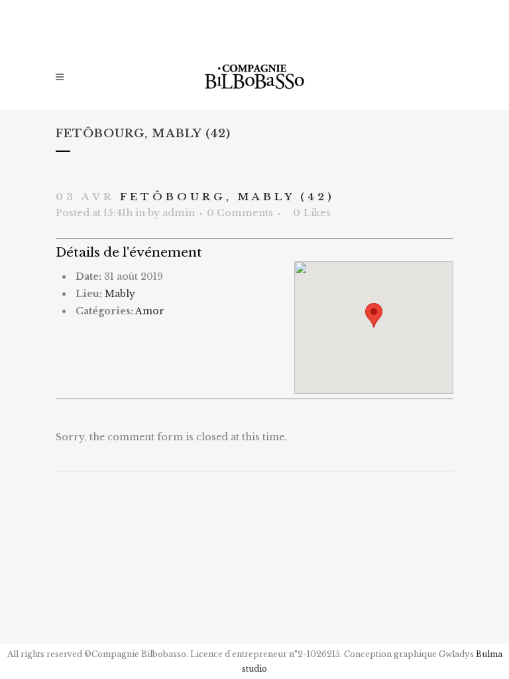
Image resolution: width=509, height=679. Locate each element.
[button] (374, 315)
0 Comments (240, 213)
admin (178, 213)
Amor (149, 311)
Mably (120, 294)
